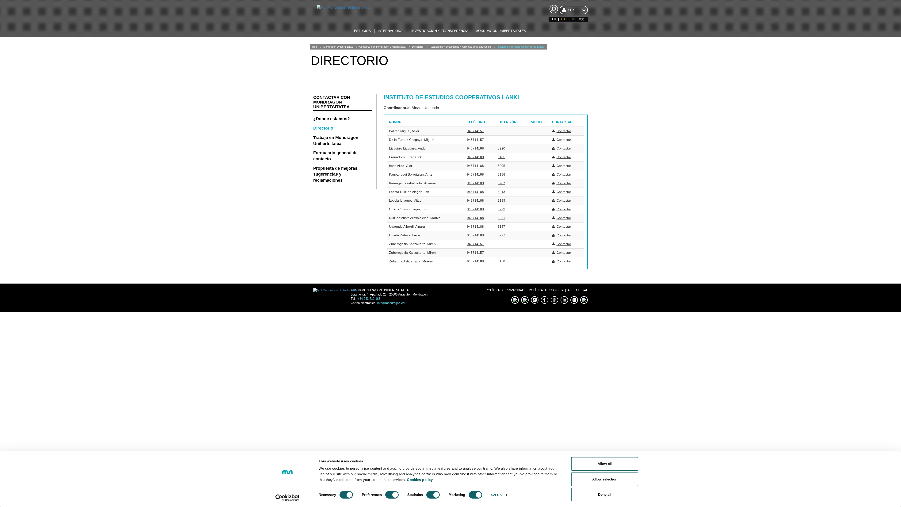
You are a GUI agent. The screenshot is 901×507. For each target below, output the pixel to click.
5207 (501, 183)
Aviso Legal (578, 290)
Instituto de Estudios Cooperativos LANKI (520, 46)
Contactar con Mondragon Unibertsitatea (382, 46)
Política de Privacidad (505, 290)
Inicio (314, 46)
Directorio (417, 46)
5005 (501, 166)
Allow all (605, 464)
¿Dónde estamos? (331, 118)
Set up (496, 495)
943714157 (475, 131)
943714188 (475, 148)
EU (554, 19)
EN (572, 19)
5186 (501, 174)
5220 (501, 148)
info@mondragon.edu (391, 303)
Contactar (564, 131)
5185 (501, 157)
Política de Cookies (546, 290)
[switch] (392, 495)
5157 (501, 226)
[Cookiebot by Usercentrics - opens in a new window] (287, 497)
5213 (501, 192)
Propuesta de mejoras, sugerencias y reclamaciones (336, 174)
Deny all (604, 494)
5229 (501, 209)
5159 (501, 200)
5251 (501, 218)
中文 (581, 19)
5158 (501, 261)
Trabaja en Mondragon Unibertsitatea (335, 140)
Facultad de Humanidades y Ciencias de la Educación (460, 46)
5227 (501, 235)
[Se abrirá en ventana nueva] (515, 300)
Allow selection (604, 479)
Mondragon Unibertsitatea (338, 46)
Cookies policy (420, 480)
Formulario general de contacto (335, 155)
